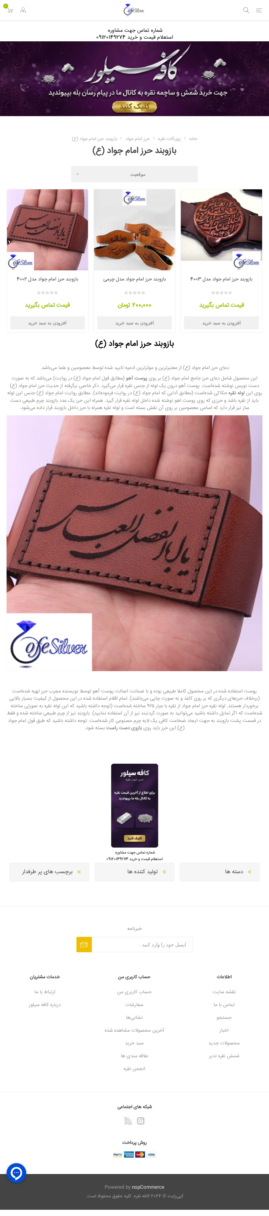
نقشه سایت (224, 992)
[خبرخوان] (128, 1121)
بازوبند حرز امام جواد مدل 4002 (47, 279)
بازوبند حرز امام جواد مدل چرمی (134, 279)
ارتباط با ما (44, 992)
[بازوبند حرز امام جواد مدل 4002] (47, 230)
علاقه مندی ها (134, 1056)
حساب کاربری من (134, 992)
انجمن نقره (134, 1069)
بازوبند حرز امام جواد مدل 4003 (221, 279)
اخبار (224, 1030)
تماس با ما (224, 1005)
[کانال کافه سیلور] (134, 78)
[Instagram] (140, 1121)
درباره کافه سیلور (45, 1005)
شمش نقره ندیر (224, 1056)
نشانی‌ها (134, 1017)
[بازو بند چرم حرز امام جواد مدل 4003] (221, 230)
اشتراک (84, 944)
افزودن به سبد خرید (221, 322)
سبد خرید (134, 1043)
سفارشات (134, 1005)
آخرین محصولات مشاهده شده (134, 1030)
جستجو (224, 1017)
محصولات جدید (224, 1043)
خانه (193, 139)
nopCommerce (148, 1187)
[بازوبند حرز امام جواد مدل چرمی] (134, 230)
